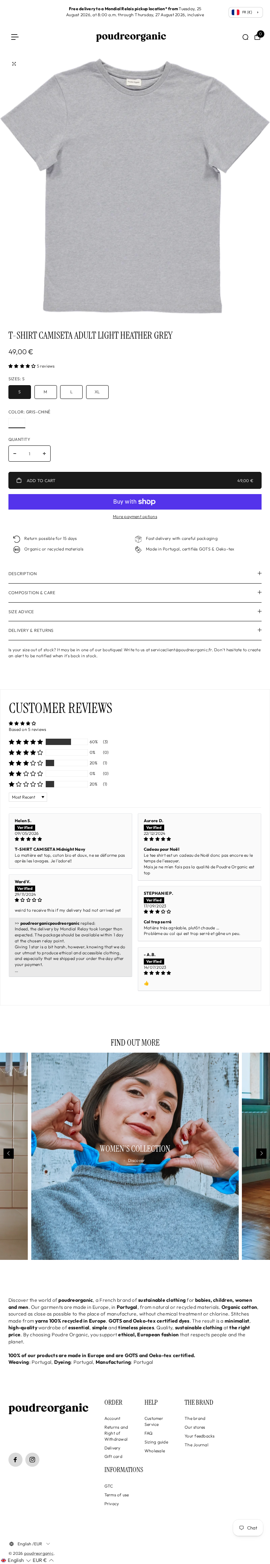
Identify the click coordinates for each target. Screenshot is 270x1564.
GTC (108, 1486)
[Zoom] (14, 63)
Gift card (113, 1456)
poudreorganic (38, 1553)
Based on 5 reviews (27, 729)
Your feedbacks (199, 1436)
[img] (70, 839)
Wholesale (154, 1450)
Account (112, 1418)
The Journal (196, 1444)
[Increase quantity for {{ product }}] (44, 453)
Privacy (111, 1503)
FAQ (148, 1433)
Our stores (195, 1427)
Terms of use (116, 1494)
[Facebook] (15, 1460)
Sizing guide (156, 1442)
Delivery (112, 1448)
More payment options (135, 516)
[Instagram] (32, 1460)
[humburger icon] (14, 37)
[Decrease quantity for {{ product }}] (15, 453)
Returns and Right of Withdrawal (116, 1433)
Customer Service (153, 1421)
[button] (22, 366)
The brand (195, 1418)
